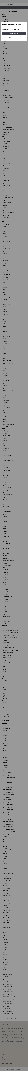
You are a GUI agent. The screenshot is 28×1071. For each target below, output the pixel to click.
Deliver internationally (14, 37)
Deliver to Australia (14, 33)
